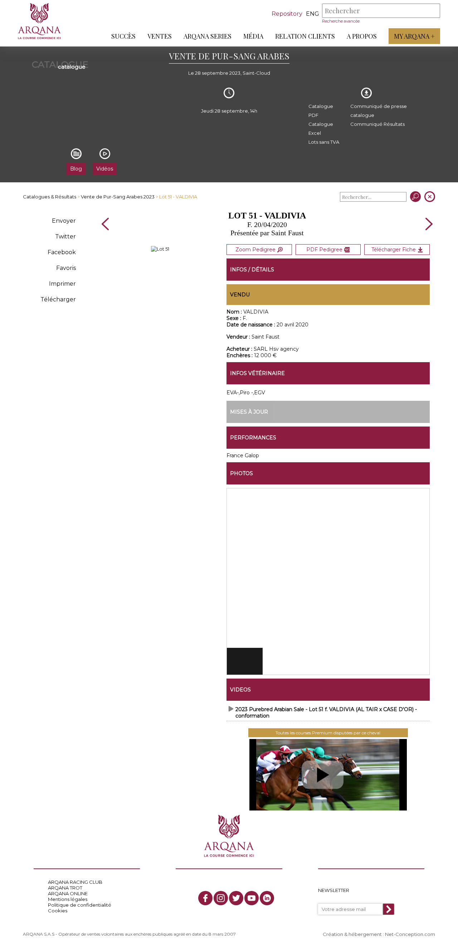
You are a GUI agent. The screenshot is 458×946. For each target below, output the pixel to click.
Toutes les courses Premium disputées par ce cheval (328, 732)
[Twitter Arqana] (236, 898)
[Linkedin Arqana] (267, 898)
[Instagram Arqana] (221, 898)
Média (253, 36)
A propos (362, 36)
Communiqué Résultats (377, 124)
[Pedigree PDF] (160, 249)
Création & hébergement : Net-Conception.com (379, 934)
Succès (123, 36)
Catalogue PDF (320, 110)
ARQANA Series (208, 36)
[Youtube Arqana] (251, 898)
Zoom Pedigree (255, 249)
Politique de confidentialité (79, 905)
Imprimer (62, 283)
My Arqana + (414, 36)
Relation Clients (305, 36)
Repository (287, 13)
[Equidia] (328, 774)
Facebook (62, 252)
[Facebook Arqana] (205, 898)
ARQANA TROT (65, 888)
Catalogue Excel (320, 128)
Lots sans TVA (323, 142)
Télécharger (58, 299)
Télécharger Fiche (393, 249)
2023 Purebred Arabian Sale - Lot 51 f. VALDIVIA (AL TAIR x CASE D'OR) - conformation (326, 712)
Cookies (57, 910)
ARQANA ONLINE (68, 893)
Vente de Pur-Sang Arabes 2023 (118, 196)
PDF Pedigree (324, 249)
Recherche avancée (341, 21)
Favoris (66, 268)
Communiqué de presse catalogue (378, 110)
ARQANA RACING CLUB (75, 882)
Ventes (159, 36)
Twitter (65, 236)
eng (312, 13)
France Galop (242, 455)
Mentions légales (67, 899)
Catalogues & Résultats (49, 196)
